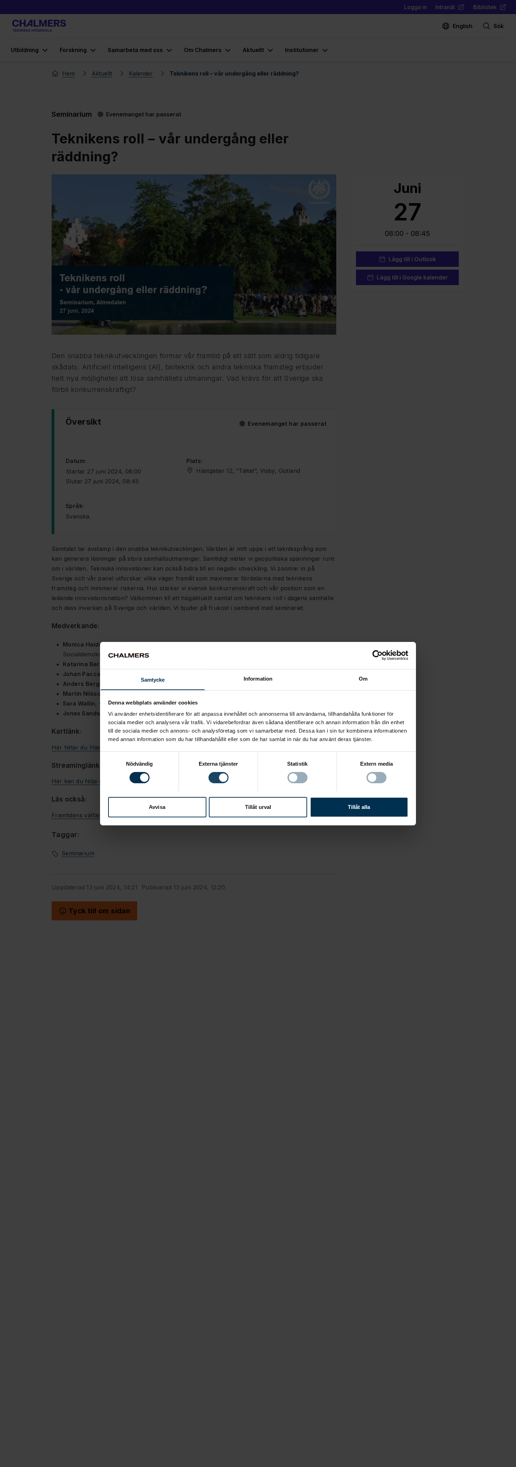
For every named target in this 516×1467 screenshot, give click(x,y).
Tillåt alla (359, 807)
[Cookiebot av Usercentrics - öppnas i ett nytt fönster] (377, 655)
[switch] (219, 777)
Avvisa (157, 807)
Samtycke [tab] (153, 679)
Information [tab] (258, 678)
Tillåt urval (258, 807)
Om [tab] (363, 678)
